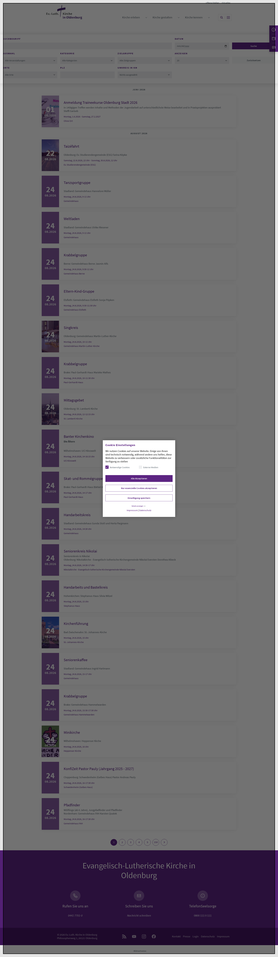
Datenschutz (145, 510)
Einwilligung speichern (139, 498)
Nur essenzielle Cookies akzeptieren (139, 488)
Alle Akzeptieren (139, 478)
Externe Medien (150, 467)
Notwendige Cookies (120, 467)
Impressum (132, 510)
